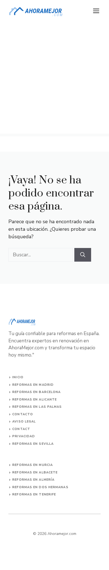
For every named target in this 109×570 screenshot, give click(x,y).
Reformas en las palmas (37, 407)
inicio (17, 377)
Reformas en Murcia (32, 465)
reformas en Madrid (33, 385)
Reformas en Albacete (35, 472)
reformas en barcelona (36, 392)
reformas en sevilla (33, 444)
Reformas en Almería (33, 480)
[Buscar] (82, 255)
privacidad (23, 436)
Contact (21, 429)
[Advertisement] (54, 79)
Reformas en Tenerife (34, 494)
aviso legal (24, 421)
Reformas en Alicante (34, 399)
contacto (22, 414)
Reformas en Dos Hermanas (40, 487)
